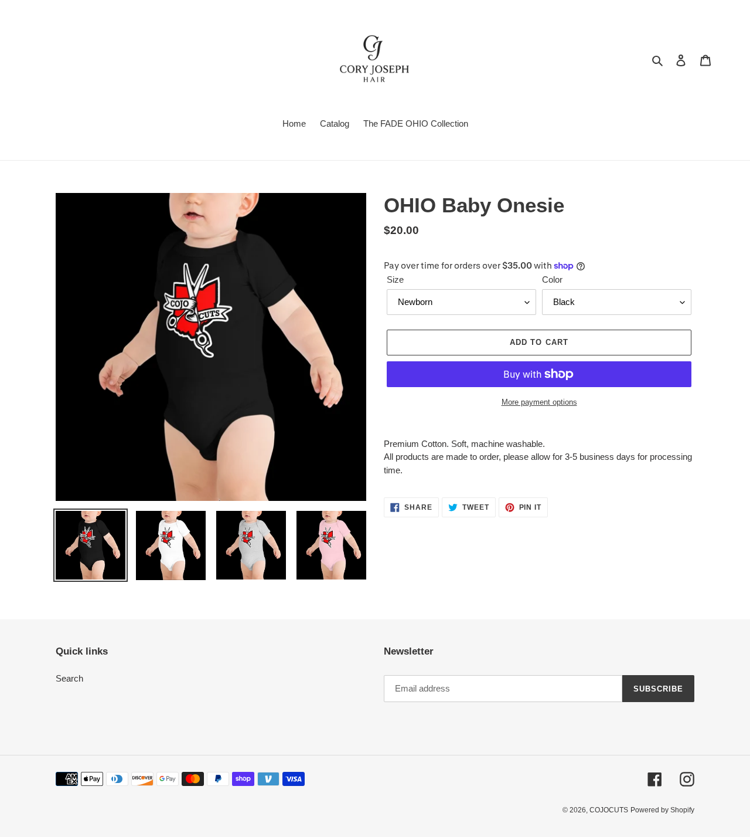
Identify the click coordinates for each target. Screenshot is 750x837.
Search (69, 678)
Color (552, 279)
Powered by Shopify (662, 810)
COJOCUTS (608, 810)
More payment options (539, 402)
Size (395, 279)
